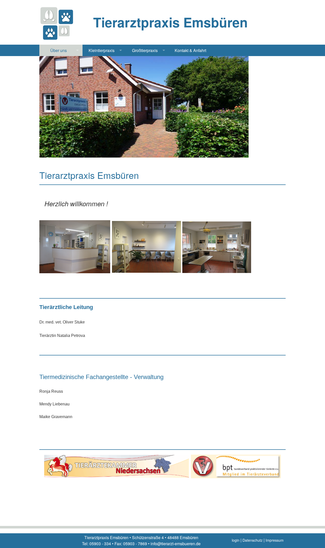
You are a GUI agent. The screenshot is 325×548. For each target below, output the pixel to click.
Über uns (58, 50)
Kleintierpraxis (102, 50)
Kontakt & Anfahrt (190, 50)
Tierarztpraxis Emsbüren (170, 22)
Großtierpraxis (145, 50)
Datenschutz (252, 540)
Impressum (275, 540)
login (235, 540)
